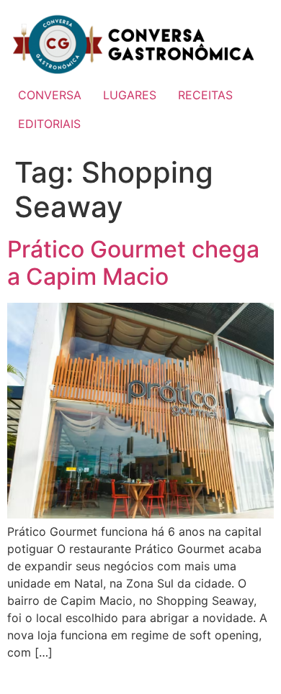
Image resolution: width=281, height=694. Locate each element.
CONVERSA (49, 95)
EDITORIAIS (49, 124)
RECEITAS (205, 95)
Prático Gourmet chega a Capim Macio (133, 263)
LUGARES (129, 95)
